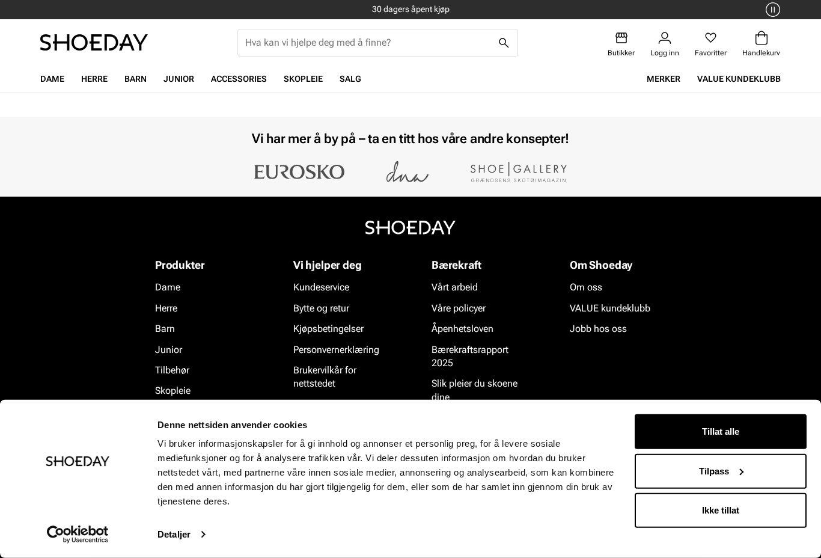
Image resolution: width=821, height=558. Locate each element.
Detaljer (174, 534)
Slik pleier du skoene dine (474, 390)
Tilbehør (172, 370)
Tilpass (714, 470)
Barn (135, 79)
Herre (94, 79)
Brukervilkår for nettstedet (324, 376)
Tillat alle (720, 431)
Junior (178, 79)
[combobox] (368, 42)
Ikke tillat (720, 510)
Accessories (239, 79)
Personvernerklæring (336, 349)
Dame (52, 79)
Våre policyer (459, 308)
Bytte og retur (321, 308)
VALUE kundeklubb (739, 79)
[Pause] (771, 9)
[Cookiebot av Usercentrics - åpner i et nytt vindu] (77, 535)
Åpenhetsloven (462, 328)
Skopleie (303, 79)
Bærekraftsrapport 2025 (470, 356)
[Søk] (504, 42)
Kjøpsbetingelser (328, 328)
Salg (350, 79)
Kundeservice (321, 287)
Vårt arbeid (455, 287)
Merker (663, 79)
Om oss (586, 287)
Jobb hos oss (598, 328)
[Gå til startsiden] (94, 42)
